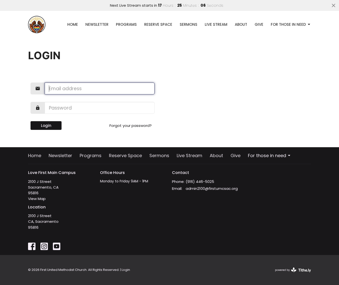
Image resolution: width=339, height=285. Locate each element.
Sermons (188, 24)
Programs (126, 24)
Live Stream (216, 24)
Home (72, 24)
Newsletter (96, 24)
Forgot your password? (130, 125)
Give (259, 24)
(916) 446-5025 (200, 181)
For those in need (288, 24)
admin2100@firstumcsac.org (212, 188)
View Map (37, 198)
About (241, 24)
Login (46, 125)
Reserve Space (158, 24)
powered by (290, 274)
